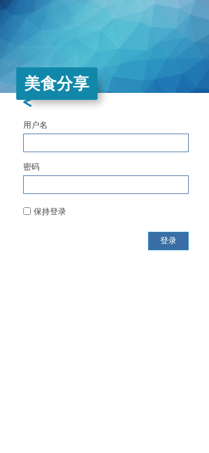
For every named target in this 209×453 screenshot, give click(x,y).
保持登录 (50, 211)
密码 (31, 166)
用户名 (35, 125)
